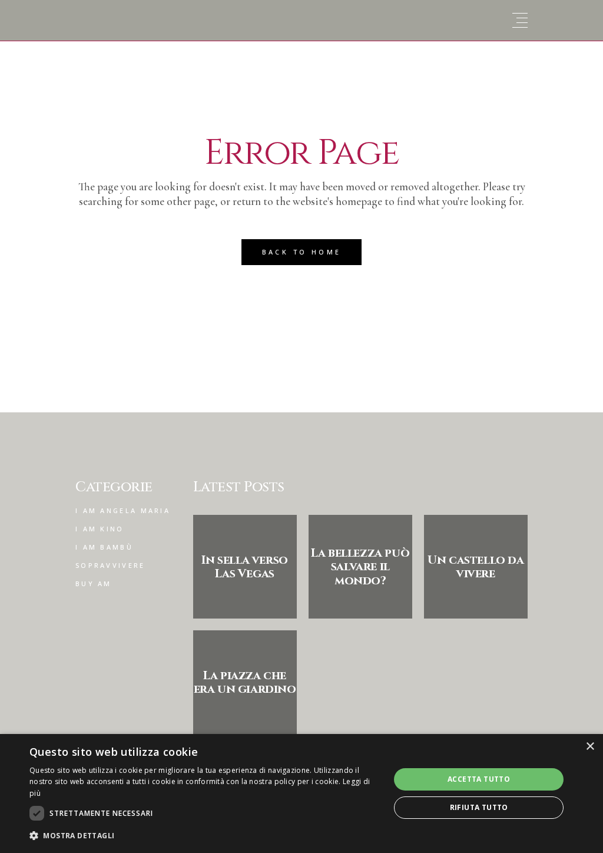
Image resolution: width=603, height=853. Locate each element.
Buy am (93, 583)
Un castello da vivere (476, 566)
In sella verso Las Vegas (244, 566)
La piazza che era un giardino (245, 682)
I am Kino (99, 528)
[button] (204, 835)
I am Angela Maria (122, 510)
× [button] (589, 746)
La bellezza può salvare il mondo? (360, 566)
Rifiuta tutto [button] (479, 807)
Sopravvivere (110, 565)
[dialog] (301, 793)
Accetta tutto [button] (479, 779)
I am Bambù (104, 547)
